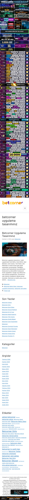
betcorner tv (5, 447)
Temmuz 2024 (6, 388)
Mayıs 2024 (5, 393)
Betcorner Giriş (6, 305)
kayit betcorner (16, 469)
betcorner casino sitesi (8, 427)
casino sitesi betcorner (8, 463)
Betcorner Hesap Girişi (8, 333)
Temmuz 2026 (6, 359)
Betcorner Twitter (15, 451)
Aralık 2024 (5, 376)
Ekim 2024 (5, 381)
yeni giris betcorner (5, 470)
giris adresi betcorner (9, 465)
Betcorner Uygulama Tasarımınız (14, 234)
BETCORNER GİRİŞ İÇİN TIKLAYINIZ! (14, 31)
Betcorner (7, 284)
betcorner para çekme (19, 441)
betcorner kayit (5, 439)
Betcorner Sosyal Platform (9, 309)
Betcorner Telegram (19, 445)
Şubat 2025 (5, 371)
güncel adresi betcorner (14, 467)
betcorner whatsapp (9, 453)
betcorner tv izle (5, 451)
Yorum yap (7, 290)
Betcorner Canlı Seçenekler (9, 321)
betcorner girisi (13, 429)
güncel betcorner (6, 469)
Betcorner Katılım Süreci (9, 331)
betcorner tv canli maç (11, 449)
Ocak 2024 (5, 402)
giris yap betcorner (5, 467)
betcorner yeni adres (21, 288)
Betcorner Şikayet (10, 461)
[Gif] (14, 84)
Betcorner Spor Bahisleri (8, 445)
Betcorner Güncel (19, 433)
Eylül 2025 (5, 364)
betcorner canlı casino (8, 425)
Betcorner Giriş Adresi (8, 433)
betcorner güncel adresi (8, 437)
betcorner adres (7, 419)
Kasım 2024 (5, 378)
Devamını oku (11, 280)
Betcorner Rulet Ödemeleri (9, 329)
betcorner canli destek (16, 423)
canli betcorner (21, 461)
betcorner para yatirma (8, 441)
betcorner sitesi (15, 443)
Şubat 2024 (5, 400)
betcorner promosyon (6, 443)
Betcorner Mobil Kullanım (9, 314)
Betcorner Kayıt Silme (8, 307)
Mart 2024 (5, 397)
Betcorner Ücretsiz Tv (8, 336)
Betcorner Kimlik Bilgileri (9, 319)
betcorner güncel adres (10, 436)
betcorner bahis (6, 421)
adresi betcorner (8, 417)
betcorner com (17, 427)
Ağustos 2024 (6, 385)
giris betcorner (20, 465)
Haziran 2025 (6, 366)
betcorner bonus (6, 423)
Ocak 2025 (5, 374)
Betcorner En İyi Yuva (8, 312)
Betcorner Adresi (7, 302)
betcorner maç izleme (14, 439)
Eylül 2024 (5, 383)
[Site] (14, 52)
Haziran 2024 (6, 390)
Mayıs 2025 (5, 369)
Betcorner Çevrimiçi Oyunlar (10, 326)
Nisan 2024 (5, 395)
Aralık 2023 (5, 405)
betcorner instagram (20, 437)
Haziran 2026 (6, 362)
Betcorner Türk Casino (8, 317)
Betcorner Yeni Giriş (9, 458)
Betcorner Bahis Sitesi (10, 286)
